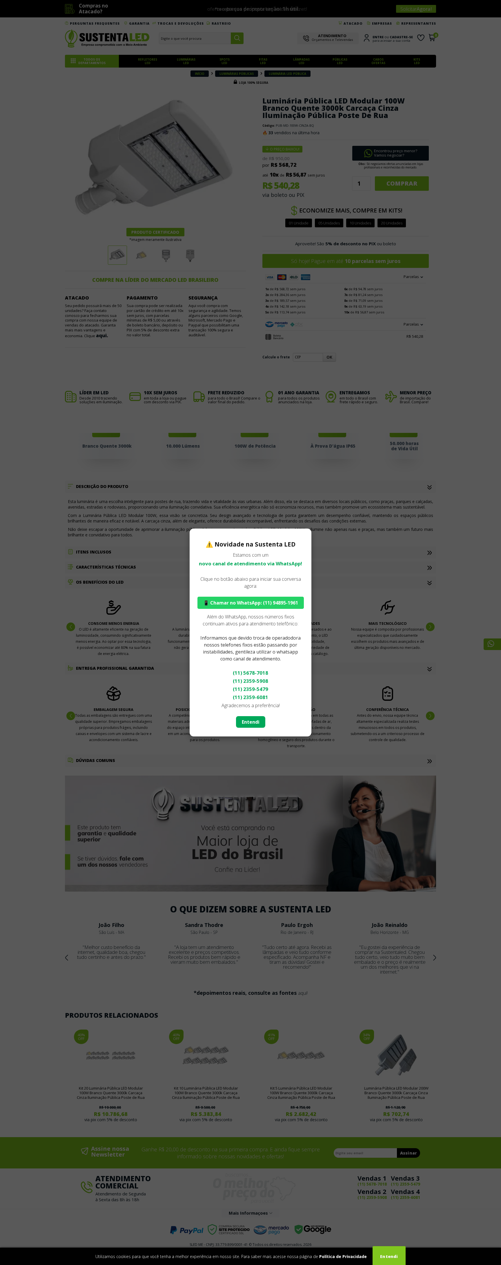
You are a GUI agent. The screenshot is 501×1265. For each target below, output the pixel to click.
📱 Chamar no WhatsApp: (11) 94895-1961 (250, 603)
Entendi (250, 722)
